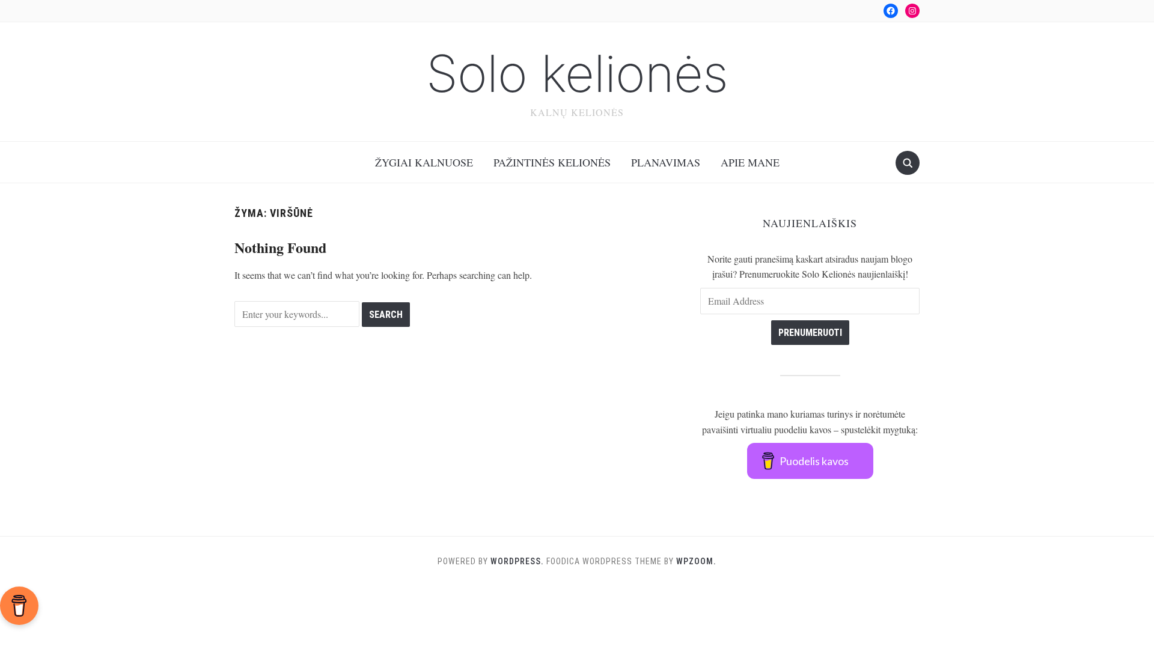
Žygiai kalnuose (424, 162)
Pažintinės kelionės (552, 162)
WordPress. (517, 561)
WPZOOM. (696, 561)
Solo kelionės (577, 74)
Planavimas (665, 162)
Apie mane (750, 162)
